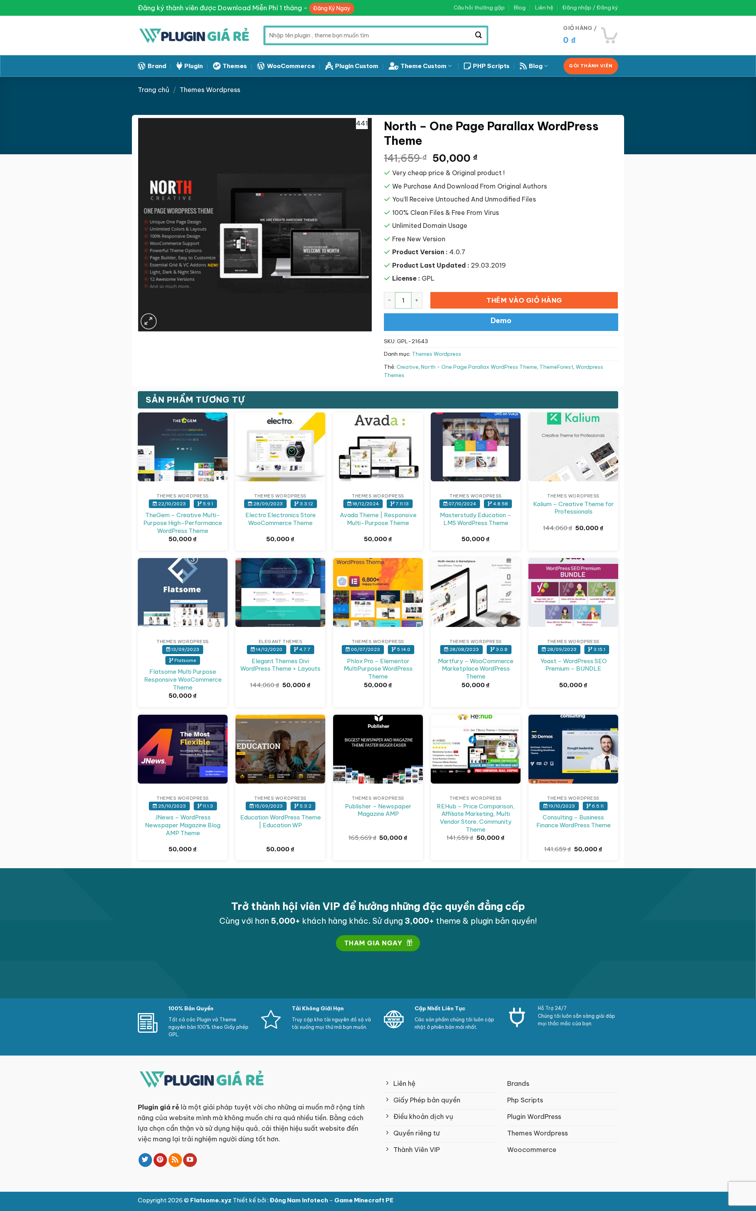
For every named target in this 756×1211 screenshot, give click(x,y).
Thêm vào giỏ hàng (524, 300)
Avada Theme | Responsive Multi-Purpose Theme (378, 519)
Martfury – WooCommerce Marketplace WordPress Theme (475, 668)
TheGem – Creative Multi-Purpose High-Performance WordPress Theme (182, 522)
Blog (520, 7)
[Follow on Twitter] (145, 1160)
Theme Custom (423, 66)
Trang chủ (153, 89)
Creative (408, 367)
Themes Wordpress (210, 89)
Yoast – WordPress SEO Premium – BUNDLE (573, 665)
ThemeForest (556, 367)
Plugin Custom (356, 66)
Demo (501, 320)
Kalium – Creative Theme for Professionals (573, 508)
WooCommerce (291, 66)
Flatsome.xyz (211, 1200)
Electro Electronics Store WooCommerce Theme (280, 519)
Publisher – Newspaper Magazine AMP (378, 810)
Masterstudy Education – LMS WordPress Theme (475, 519)
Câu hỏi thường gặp (479, 7)
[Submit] (479, 35)
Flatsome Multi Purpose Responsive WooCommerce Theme (183, 679)
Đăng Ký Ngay (331, 8)
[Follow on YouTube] (190, 1160)
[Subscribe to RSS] (175, 1160)
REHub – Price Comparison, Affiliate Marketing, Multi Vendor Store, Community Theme (476, 817)
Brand (157, 66)
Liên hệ (544, 7)
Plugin (193, 66)
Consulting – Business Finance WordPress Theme (573, 821)
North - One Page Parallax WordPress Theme (479, 367)
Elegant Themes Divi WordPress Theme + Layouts (280, 665)
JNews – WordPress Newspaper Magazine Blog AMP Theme (182, 824)
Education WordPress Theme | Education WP (280, 821)
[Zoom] (149, 321)
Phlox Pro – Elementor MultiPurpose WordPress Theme (378, 668)
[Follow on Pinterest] (160, 1160)
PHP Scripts (491, 66)
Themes (234, 66)
